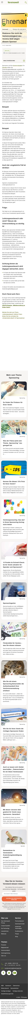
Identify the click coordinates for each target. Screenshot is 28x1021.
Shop (16, 936)
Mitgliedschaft (4, 947)
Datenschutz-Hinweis (16, 909)
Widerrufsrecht (5, 988)
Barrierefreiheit (14, 988)
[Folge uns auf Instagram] (9, 973)
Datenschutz (16, 985)
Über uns (3, 956)
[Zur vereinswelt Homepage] (13, 2)
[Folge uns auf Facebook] (3, 973)
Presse (17, 934)
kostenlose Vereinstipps (18, 927)
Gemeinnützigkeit (17, 65)
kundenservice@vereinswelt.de (13, 968)
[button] (26, 15)
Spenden (4, 67)
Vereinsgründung (5, 953)
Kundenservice (19, 931)
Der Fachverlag (5, 928)
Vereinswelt (5, 29)
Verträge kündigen (6, 991)
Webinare (3, 934)
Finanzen (3, 945)
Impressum (8, 985)
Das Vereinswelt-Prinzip (5, 922)
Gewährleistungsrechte (7, 994)
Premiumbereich (19, 921)
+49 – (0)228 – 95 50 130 (11, 963)
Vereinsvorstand (5, 950)
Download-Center (19, 924)
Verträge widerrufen (18, 991)
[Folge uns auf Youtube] (14, 973)
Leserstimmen (5, 931)
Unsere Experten (5, 926)
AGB (2, 985)
